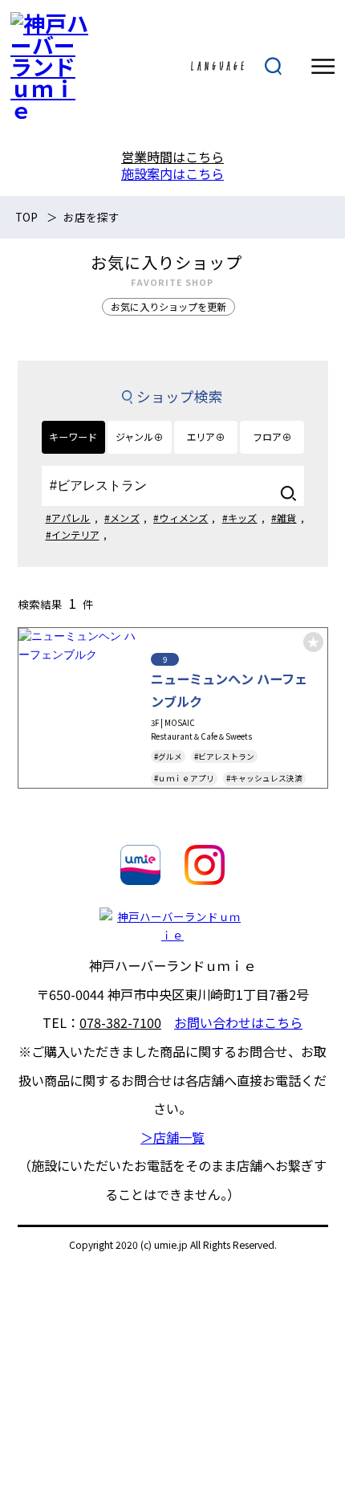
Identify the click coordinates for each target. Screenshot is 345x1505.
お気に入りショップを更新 (168, 306)
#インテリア (72, 534)
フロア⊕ (272, 436)
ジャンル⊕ (139, 436)
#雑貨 (284, 517)
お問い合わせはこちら (238, 1022)
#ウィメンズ (180, 517)
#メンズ (122, 517)
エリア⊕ (205, 436)
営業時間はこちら (172, 156)
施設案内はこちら (172, 173)
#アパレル (68, 517)
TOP (26, 217)
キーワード (73, 436)
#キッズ (240, 517)
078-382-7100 (120, 1022)
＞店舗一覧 (172, 1137)
